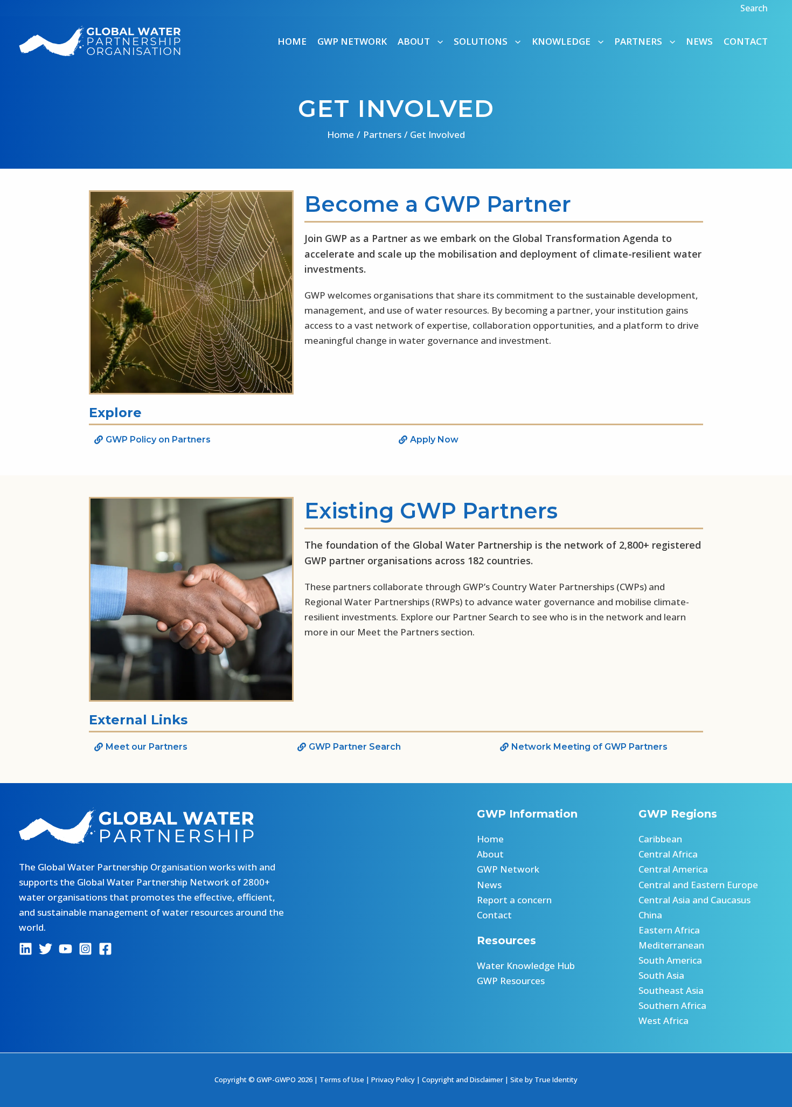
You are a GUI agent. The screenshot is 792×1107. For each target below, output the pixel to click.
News (699, 41)
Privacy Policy (393, 1079)
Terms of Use (341, 1079)
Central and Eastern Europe (698, 884)
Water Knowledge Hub (526, 965)
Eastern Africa (669, 930)
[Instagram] (85, 949)
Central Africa (668, 854)
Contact (746, 41)
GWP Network (352, 41)
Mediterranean (671, 945)
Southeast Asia (671, 990)
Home (292, 41)
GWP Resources (511, 980)
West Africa (663, 1020)
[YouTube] (65, 949)
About (490, 854)
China (650, 915)
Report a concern (514, 900)
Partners (638, 41)
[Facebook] (105, 949)
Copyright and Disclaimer (462, 1079)
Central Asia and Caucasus (694, 900)
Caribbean (660, 839)
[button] (755, 8)
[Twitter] (45, 949)
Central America (673, 869)
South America (670, 960)
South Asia (661, 975)
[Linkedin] (25, 949)
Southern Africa (672, 1005)
